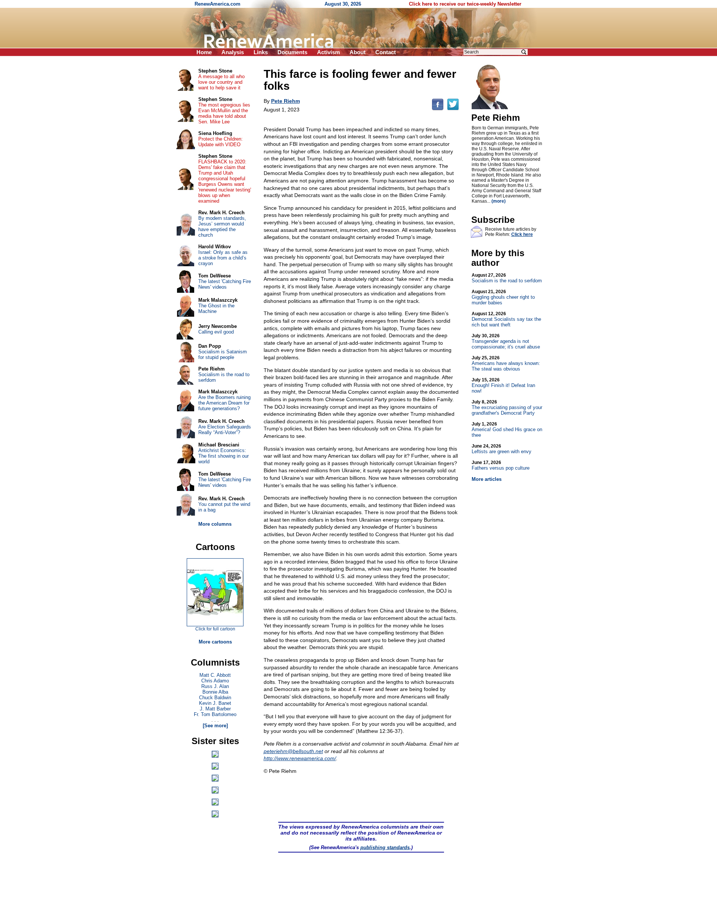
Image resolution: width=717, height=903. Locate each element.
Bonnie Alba (215, 692)
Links (261, 52)
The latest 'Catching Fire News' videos (224, 284)
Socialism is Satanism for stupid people (222, 354)
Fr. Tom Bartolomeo (215, 714)
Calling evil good (216, 332)
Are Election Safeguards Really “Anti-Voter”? (224, 429)
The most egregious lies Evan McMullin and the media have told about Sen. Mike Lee (224, 113)
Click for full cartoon (215, 629)
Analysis (232, 52)
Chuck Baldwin (215, 697)
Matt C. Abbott (215, 675)
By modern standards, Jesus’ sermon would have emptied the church (222, 226)
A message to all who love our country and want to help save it (221, 82)
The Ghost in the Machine (216, 308)
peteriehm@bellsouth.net (293, 751)
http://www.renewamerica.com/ (300, 758)
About (358, 52)
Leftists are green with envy (501, 448)
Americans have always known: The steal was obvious (506, 363)
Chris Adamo (215, 681)
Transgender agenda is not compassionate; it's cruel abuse (506, 341)
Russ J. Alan (215, 686)
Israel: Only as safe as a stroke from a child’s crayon (223, 257)
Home (204, 52)
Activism (328, 52)
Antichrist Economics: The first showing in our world (223, 456)
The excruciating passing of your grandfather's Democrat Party (507, 407)
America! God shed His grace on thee (507, 429)
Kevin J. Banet (215, 703)
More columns (215, 524)
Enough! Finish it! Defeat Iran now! (503, 385)
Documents (292, 52)
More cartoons (215, 642)
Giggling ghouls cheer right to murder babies (503, 297)
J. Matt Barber (215, 709)
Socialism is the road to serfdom (507, 278)
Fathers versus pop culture (501, 465)
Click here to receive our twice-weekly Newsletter (465, 4)
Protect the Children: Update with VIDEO (220, 141)
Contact (385, 52)
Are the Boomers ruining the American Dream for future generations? (224, 402)
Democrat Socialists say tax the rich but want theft (506, 319)
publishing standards (385, 847)
